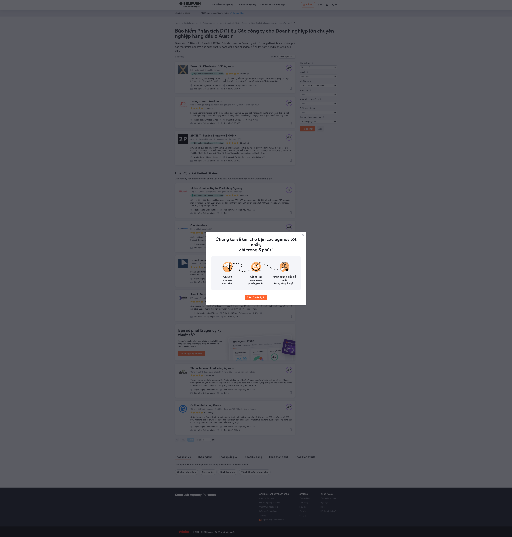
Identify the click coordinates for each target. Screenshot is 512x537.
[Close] (303, 235)
